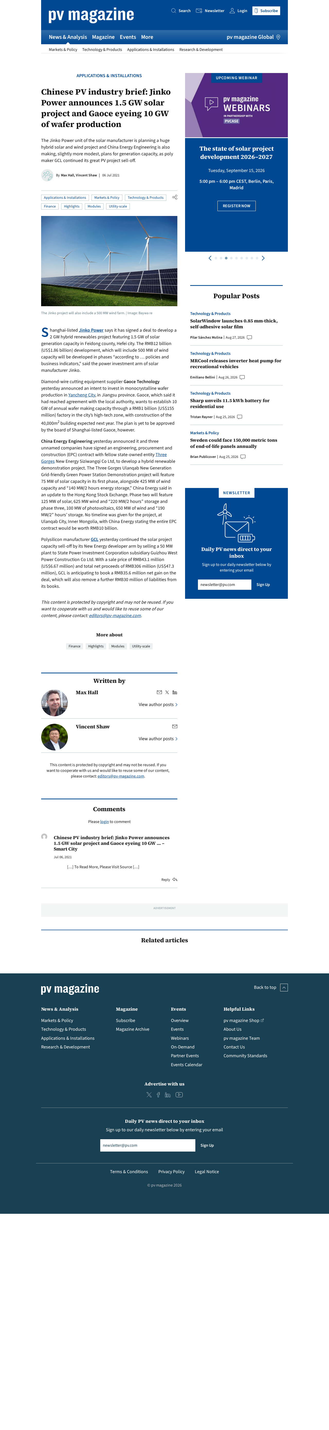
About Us (233, 1029)
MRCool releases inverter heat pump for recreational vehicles (235, 364)
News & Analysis (68, 37)
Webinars (180, 1038)
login (104, 822)
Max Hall (87, 692)
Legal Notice (207, 1172)
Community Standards (245, 1056)
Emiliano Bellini (202, 377)
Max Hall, (68, 175)
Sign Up (263, 584)
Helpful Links (239, 1009)
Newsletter (214, 11)
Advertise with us (164, 1084)
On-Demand (183, 1047)
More (147, 37)
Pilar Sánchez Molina (206, 337)
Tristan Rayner (201, 417)
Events (128, 37)
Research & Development (201, 49)
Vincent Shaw (86, 175)
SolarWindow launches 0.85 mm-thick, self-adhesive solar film (234, 324)
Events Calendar (186, 1065)
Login (242, 11)
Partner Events (185, 1056)
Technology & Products (102, 49)
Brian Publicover (203, 456)
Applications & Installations (150, 49)
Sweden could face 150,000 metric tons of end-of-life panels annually (233, 443)
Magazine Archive (132, 1029)
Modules (94, 206)
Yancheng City (81, 395)
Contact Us (234, 1047)
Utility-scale (118, 206)
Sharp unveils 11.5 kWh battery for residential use (230, 403)
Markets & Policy (63, 49)
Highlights (71, 206)
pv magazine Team (242, 1038)
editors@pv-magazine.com (115, 615)
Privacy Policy (171, 1172)
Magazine (103, 37)
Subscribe (125, 1020)
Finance (50, 206)
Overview (180, 1020)
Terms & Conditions (129, 1172)
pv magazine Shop (241, 1021)
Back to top (265, 987)
